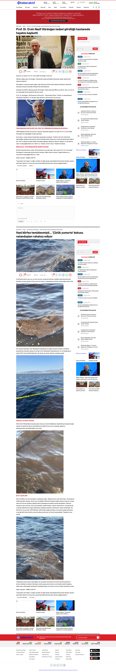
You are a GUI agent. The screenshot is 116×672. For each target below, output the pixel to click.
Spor (49, 7)
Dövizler (57, 652)
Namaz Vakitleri (27, 643)
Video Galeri (69, 652)
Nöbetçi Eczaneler (34, 654)
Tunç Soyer (31, 597)
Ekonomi (43, 7)
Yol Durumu (85, 643)
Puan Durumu (58, 643)
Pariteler (75, 643)
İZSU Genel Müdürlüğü (22, 597)
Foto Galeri (63, 7)
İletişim (46, 670)
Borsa (18, 643)
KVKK (62, 670)
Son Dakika (19, 7)
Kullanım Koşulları (68, 670)
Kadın (55, 7)
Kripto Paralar (95, 643)
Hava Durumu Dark (21, 650)
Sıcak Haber (69, 659)
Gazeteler (86, 7)
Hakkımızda (41, 670)
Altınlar (57, 650)
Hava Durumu (47, 643)
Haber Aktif (18, 26)
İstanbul (31, 165)
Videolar (71, 7)
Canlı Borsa (45, 650)
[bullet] (37, 221)
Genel (24, 26)
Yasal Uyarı (75, 670)
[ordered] (35, 221)
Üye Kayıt (78, 652)
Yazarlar (78, 7)
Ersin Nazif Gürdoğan (22, 165)
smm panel (32, 659)
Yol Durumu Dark (20, 652)
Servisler (27, 7)
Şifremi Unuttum (80, 654)
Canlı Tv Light (19, 654)
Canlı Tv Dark (32, 650)
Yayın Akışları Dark (34, 652)
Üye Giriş (78, 650)
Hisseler (67, 643)
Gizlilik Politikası (52, 670)
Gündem (35, 7)
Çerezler (58, 670)
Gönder (21, 221)
